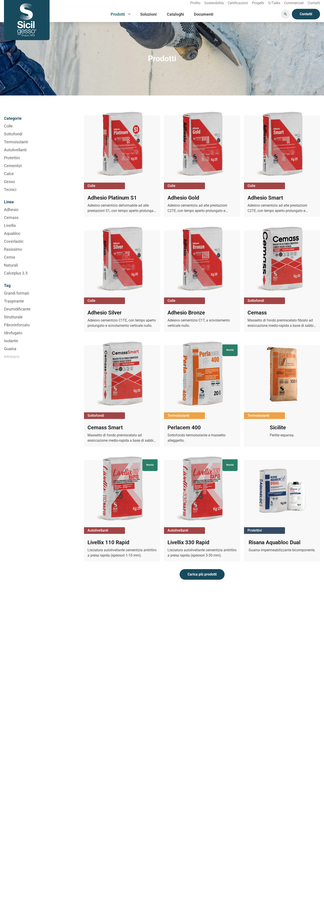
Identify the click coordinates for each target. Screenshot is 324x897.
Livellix (10, 225)
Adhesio (11, 209)
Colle (8, 126)
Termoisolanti (16, 142)
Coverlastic (14, 241)
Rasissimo (13, 249)
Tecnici (10, 189)
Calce (9, 173)
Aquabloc (12, 233)
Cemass (11, 217)
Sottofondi (13, 134)
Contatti (306, 14)
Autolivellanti (15, 150)
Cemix (9, 257)
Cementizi (13, 165)
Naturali (11, 265)
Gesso (9, 181)
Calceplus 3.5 (16, 273)
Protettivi (12, 157)
